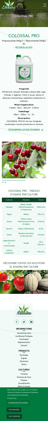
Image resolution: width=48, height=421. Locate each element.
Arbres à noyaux (24, 386)
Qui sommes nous (24, 333)
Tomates (24, 374)
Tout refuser (14, 409)
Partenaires (24, 339)
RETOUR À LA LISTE (24, 47)
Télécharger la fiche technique (24, 130)
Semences (24, 361)
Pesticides (24, 355)
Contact (24, 346)
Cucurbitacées (24, 383)
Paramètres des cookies (18, 403)
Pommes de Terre (24, 377)
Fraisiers (24, 380)
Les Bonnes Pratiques (24, 336)
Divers (24, 364)
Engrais (24, 358)
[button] (3, 182)
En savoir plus (11, 398)
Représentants (24, 342)
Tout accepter (14, 416)
